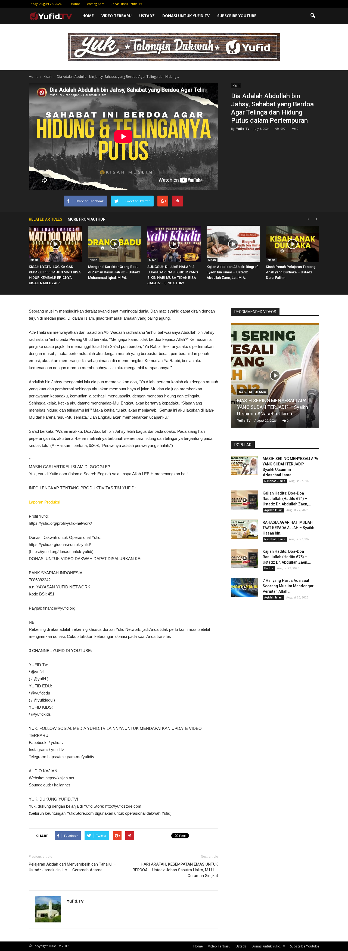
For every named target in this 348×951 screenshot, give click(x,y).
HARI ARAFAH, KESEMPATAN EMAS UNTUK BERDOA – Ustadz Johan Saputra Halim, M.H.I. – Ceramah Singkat (175, 870)
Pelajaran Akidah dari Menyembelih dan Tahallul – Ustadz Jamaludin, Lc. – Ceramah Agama (72, 867)
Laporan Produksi (44, 502)
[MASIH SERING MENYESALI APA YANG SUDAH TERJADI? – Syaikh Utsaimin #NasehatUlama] (275, 377)
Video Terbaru (116, 15)
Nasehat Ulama (252, 392)
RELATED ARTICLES (45, 219)
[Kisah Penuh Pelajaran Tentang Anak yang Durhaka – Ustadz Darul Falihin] (292, 244)
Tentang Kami (95, 4)
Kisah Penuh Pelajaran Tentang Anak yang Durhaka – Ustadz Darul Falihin (291, 272)
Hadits (268, 568)
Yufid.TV (242, 128)
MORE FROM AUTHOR (86, 219)
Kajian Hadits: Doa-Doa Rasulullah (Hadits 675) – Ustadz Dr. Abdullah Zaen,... (287, 556)
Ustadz (147, 15)
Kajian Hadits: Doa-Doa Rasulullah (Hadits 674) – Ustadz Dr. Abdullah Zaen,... (287, 498)
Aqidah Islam (273, 510)
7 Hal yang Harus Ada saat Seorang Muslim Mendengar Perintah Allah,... (288, 586)
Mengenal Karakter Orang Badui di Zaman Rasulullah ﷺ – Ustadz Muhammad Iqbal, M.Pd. (114, 272)
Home (75, 4)
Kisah (236, 85)
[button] (312, 15)
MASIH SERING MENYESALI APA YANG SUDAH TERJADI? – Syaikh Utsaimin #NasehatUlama (272, 407)
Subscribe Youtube (236, 15)
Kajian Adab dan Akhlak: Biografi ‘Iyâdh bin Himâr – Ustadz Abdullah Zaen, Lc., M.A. (232, 272)
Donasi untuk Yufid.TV (126, 4)
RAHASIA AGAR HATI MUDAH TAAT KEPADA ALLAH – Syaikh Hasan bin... (288, 527)
